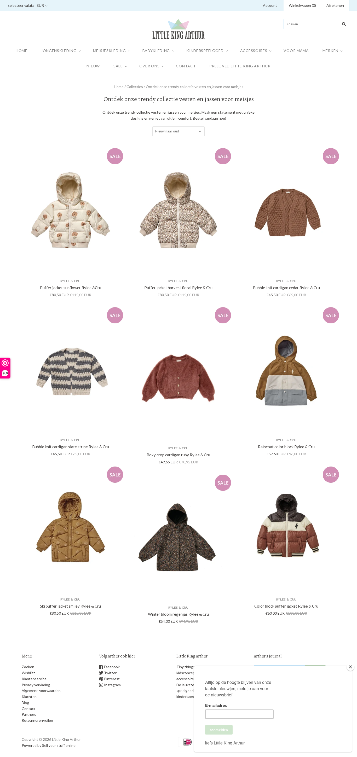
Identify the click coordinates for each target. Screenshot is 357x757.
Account (270, 5)
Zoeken (28, 667)
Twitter (110, 673)
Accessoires (253, 50)
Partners (29, 714)
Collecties (134, 86)
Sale (118, 66)
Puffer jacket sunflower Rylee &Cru (70, 287)
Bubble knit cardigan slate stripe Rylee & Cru (70, 446)
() (302, 5)
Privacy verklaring (36, 685)
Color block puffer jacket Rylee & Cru (286, 606)
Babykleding (156, 50)
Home (21, 50)
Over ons (149, 66)
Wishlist (28, 673)
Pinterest (111, 679)
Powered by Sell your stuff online (49, 745)
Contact (186, 66)
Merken (330, 50)
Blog (25, 702)
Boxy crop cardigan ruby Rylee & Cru (178, 454)
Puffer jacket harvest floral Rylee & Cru (178, 287)
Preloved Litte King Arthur (239, 66)
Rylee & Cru (70, 281)
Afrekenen (335, 5)
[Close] (350, 667)
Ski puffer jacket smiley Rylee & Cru (70, 606)
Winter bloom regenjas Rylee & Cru (178, 614)
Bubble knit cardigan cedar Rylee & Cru (286, 287)
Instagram (112, 685)
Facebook (111, 667)
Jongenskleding (59, 50)
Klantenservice (34, 679)
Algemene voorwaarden (41, 690)
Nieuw (93, 66)
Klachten (29, 696)
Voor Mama (296, 50)
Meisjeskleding (109, 50)
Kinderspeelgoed (205, 50)
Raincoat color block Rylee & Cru (286, 446)
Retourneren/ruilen (37, 720)
